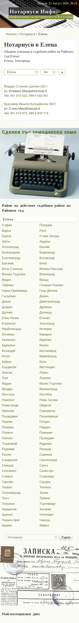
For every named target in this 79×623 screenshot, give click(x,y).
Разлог (7, 454)
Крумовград (48, 356)
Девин (44, 296)
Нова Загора (49, 400)
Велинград (47, 274)
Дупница (46, 312)
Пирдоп (45, 427)
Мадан (6, 383)
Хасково (45, 509)
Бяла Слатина (12, 269)
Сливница (47, 476)
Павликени (47, 410)
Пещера (8, 427)
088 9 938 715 (38, 113)
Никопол (8, 400)
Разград (45, 449)
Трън (5, 498)
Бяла (43, 263)
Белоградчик (11, 252)
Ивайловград (11, 328)
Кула (43, 361)
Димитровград (50, 301)
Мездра (7, 389)
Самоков (46, 454)
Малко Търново (51, 383)
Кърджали (9, 367)
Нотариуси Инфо (33, 11)
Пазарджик (10, 416)
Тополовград (11, 492)
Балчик (45, 247)
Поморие (46, 432)
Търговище (48, 503)
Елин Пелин (10, 318)
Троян (44, 492)
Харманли (9, 509)
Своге (44, 465)
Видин (6, 279)
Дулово (7, 312)
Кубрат (7, 361)
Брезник (8, 263)
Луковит (45, 378)
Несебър (46, 394)
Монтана (8, 394)
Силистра (46, 470)
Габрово (8, 285)
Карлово (45, 339)
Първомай (9, 443)
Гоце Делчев (48, 290)
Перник (7, 421)
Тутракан (8, 503)
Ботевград (47, 258)
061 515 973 (18, 113)
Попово (7, 438)
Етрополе (9, 323)
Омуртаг (45, 405)
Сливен (7, 476)
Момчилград (48, 389)
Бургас (7, 236)
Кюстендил (47, 367)
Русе (43, 230)
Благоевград (11, 258)
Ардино (45, 241)
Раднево (46, 443)
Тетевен (45, 487)
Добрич (7, 307)
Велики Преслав (51, 269)
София (7, 225)
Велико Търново (13, 274)
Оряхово (8, 410)
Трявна (45, 498)
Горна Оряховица (14, 290)
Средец (45, 482)
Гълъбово (9, 296)
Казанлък (8, 339)
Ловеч (44, 372)
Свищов (8, 465)
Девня (6, 301)
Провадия (47, 438)
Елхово (45, 318)
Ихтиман (8, 334)
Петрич (45, 421)
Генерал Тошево (51, 285)
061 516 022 (18, 95)
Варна (6, 230)
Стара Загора (49, 236)
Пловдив (46, 225)
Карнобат (8, 345)
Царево (7, 514)
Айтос (6, 241)
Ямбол (44, 525)
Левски (7, 372)
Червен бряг (11, 520)
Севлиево (9, 470)
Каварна (46, 334)
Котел (6, 356)
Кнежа (44, 345)
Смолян (7, 482)
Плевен (7, 432)
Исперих (46, 328)
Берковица (47, 252)
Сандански (9, 460)
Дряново (46, 307)
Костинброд (48, 350)
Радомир (8, 449)
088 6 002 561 (38, 95)
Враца (44, 279)
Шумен (7, 525)
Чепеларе (46, 514)
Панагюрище (49, 416)
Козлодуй (8, 350)
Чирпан (45, 520)
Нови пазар (10, 405)
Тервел (7, 487)
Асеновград (10, 247)
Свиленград (48, 460)
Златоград (47, 323)
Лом (5, 378)
